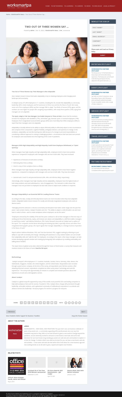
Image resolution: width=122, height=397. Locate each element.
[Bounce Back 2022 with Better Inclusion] (76, 362)
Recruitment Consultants (102, 166)
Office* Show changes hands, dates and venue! (16, 378)
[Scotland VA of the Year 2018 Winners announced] (37, 362)
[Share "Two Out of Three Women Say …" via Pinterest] (37, 303)
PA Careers (79, 6)
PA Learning (68, 6)
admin (32, 30)
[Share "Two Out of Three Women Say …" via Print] (56, 303)
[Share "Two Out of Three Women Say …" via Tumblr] (33, 303)
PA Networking (57, 6)
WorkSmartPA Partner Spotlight (100, 70)
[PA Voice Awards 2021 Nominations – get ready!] (57, 362)
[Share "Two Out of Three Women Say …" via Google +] (29, 303)
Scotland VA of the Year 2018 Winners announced (36, 371)
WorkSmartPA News (51, 30)
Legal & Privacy (109, 6)
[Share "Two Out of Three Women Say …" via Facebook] (21, 303)
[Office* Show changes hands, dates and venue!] (17, 366)
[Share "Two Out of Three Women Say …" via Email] (52, 303)
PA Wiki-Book (97, 6)
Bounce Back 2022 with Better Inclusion (75, 371)
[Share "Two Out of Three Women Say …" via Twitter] (25, 303)
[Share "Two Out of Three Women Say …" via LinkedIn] (40, 303)
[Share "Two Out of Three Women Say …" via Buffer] (44, 303)
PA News (87, 6)
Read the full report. (41, 248)
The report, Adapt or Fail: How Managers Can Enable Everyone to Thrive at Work (37, 116)
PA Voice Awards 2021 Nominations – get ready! (55, 372)
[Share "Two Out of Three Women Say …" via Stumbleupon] (48, 303)
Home (47, 6)
